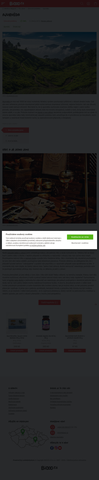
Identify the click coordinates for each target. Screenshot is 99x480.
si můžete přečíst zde (37, 245)
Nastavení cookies (80, 243)
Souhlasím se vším (80, 237)
